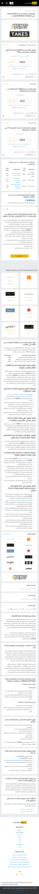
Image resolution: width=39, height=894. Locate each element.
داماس (10, 333)
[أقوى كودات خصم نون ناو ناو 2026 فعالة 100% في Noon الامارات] (10, 568)
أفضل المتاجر (31, 534)
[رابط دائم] (35, 74)
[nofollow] (19, 31)
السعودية (19, 830)
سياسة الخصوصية (19, 890)
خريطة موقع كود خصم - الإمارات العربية (19, 862)
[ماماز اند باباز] (19, 577)
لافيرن (29, 333)
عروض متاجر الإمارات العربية (19, 857)
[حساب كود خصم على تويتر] (17, 874)
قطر (19, 842)
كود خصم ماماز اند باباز (26, 458)
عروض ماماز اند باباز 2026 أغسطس (15, 174)
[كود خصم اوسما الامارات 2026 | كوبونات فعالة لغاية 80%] (10, 310)
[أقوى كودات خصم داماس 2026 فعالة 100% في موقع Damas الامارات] (10, 327)
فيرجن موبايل (29, 317)
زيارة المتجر (19, 256)
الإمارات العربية (19, 833)
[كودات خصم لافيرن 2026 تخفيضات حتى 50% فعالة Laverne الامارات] (28, 327)
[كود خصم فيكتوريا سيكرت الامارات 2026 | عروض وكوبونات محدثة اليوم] (10, 277)
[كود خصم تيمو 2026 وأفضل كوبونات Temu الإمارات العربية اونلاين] (28, 277)
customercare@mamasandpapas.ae (14, 760)
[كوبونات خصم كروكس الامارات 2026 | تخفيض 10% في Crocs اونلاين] (28, 568)
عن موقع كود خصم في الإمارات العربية (19, 864)
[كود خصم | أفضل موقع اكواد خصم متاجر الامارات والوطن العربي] (34, 11)
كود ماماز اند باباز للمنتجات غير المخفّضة (16, 180)
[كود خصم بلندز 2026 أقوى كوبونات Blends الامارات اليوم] (10, 563)
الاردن (19, 847)
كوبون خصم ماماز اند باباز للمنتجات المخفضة (15, 186)
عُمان (19, 840)
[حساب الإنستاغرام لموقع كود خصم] (22, 874)
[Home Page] (31, 3)
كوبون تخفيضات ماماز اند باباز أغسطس (18, 500)
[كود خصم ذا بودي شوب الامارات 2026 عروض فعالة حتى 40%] (28, 294)
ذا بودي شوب (29, 300)
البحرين (19, 838)
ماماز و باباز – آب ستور (26, 809)
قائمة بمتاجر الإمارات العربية (19, 855)
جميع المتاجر (28, 11)
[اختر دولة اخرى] (11, 3)
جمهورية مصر (19, 845)
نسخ (10, 62)
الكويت (19, 835)
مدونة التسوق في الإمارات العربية (19, 860)
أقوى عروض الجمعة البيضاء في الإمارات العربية (19, 867)
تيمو (29, 284)
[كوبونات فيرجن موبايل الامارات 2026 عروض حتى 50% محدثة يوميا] (28, 310)
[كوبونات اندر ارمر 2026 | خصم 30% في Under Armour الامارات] (28, 563)
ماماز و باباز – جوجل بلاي (26, 811)
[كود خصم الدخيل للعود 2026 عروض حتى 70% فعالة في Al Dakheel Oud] (10, 294)
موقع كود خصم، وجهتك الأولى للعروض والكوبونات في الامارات (19, 395)
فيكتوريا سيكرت (10, 284)
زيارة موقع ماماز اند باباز (20, 69)
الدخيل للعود (10, 300)
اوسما (10, 317)
